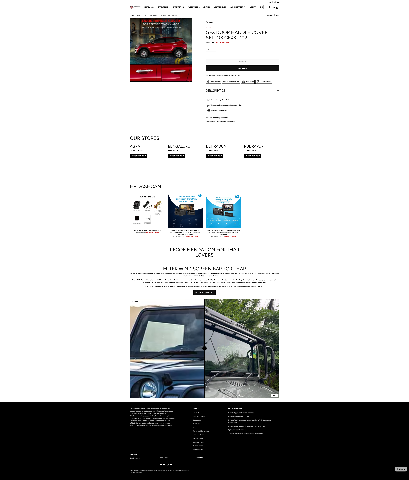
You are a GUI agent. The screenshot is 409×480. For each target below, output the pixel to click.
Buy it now (242, 68)
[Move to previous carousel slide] (272, 172)
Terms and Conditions (201, 431)
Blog (194, 427)
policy (240, 105)
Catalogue (196, 424)
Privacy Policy (198, 438)
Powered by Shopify (136, 472)
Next (277, 15)
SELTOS (139, 15)
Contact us (223, 110)
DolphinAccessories (147, 470)
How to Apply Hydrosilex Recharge (241, 413)
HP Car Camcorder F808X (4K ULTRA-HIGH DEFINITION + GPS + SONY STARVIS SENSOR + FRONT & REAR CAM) (185, 232)
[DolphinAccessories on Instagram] (275, 2)
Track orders (135, 458)
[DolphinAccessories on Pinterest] (273, 2)
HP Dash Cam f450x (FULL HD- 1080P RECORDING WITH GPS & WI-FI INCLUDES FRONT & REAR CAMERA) (223, 232)
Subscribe (200, 457)
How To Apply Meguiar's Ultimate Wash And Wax (246, 426)
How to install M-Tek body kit (239, 416)
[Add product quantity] (208, 54)
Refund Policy (198, 449)
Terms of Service (199, 435)
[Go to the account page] (273, 7)
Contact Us (197, 420)
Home (132, 15)
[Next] (265, 7)
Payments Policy (199, 416)
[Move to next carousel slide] (277, 172)
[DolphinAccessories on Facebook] (270, 2)
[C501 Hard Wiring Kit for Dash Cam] (147, 210)
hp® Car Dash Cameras (237, 430)
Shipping (219, 75)
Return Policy (198, 446)
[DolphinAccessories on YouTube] (278, 2)
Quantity (209, 49)
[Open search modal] (269, 7)
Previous (270, 15)
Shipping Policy (198, 442)
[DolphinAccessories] (135, 7)
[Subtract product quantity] (214, 54)
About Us (196, 413)
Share (211, 22)
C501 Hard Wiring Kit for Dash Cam (147, 230)
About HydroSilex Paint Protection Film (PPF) (245, 434)
